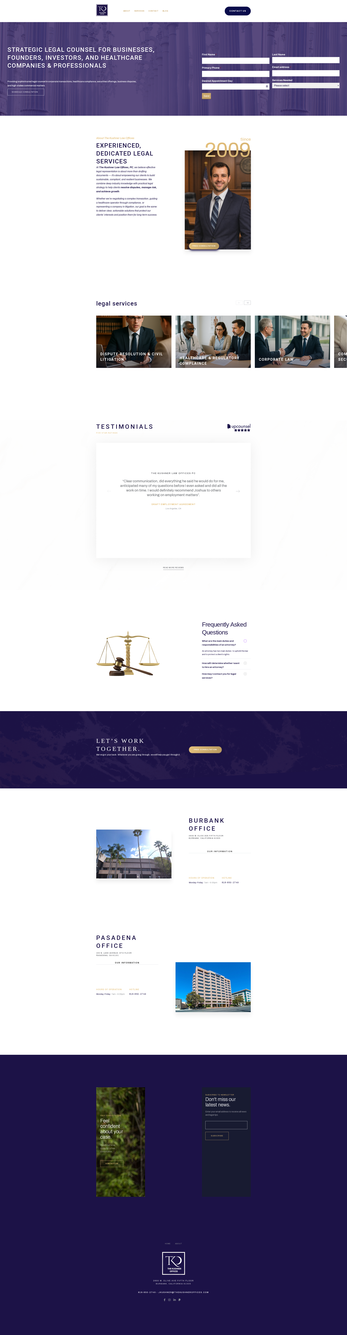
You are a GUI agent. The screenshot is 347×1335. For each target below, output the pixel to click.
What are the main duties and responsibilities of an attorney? (219, 643)
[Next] (247, 303)
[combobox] (235, 86)
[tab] (226, 643)
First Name (208, 54)
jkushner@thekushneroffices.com (183, 1292)
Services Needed (282, 80)
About (178, 1244)
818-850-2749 (147, 1292)
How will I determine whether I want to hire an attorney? (221, 665)
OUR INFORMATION (219, 851)
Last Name (278, 54)
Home (168, 1244)
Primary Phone (210, 67)
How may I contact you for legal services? (219, 676)
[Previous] (239, 303)
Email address (280, 67)
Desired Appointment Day (217, 81)
